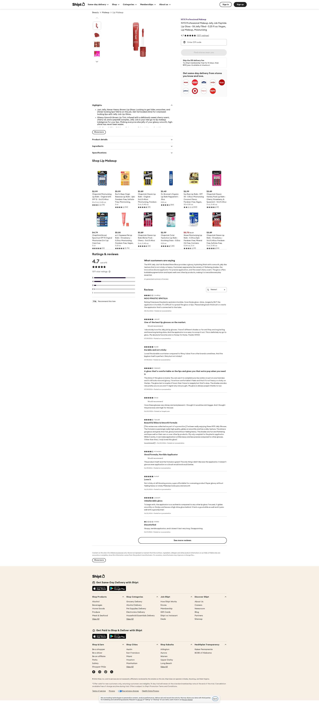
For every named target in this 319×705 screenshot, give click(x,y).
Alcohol (95, 602)
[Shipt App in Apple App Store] (99, 588)
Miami (129, 656)
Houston (130, 660)
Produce (96, 612)
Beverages (97, 605)
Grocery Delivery (134, 602)
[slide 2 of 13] (97, 35)
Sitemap (198, 619)
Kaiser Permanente (204, 649)
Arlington (164, 649)
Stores (163, 605)
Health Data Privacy (150, 691)
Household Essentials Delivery (140, 616)
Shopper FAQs (99, 667)
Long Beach (166, 663)
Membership (166, 609)
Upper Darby (166, 660)
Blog (197, 612)
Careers (198, 605)
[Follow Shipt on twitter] (111, 672)
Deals (163, 619)
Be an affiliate (98, 656)
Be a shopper (98, 649)
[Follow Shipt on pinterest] (105, 672)
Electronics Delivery (135, 612)
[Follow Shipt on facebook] (93, 672)
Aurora (163, 653)
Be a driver (97, 653)
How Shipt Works (168, 602)
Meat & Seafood (100, 616)
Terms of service (99, 691)
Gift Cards (165, 612)
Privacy (112, 691)
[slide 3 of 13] (97, 44)
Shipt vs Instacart (169, 616)
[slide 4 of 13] (97, 53)
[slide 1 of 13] (97, 25)
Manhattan (131, 663)
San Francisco (133, 653)
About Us (199, 602)
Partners (199, 616)
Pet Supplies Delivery (136, 609)
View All (95, 619)
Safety (95, 663)
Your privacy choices (130, 691)
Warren (163, 656)
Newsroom (200, 609)
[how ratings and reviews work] (110, 272)
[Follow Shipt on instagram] (99, 672)
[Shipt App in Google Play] (117, 588)
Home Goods (98, 609)
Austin (129, 649)
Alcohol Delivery (134, 605)
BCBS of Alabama (203, 653)
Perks (94, 660)
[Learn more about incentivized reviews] (155, 443)
